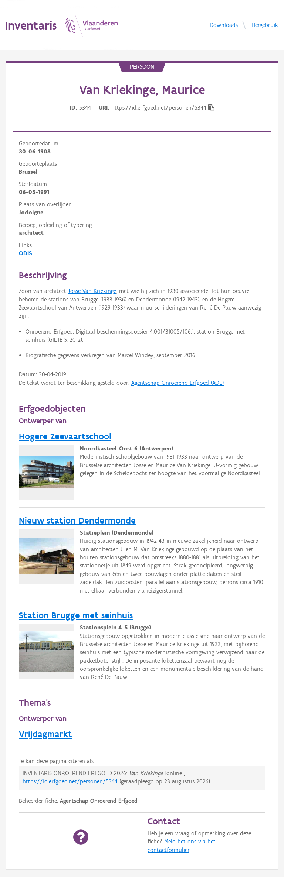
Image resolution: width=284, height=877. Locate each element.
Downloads (224, 24)
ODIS (25, 253)
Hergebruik (264, 24)
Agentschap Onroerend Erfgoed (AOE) (177, 382)
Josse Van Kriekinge (92, 290)
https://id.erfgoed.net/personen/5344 (70, 781)
